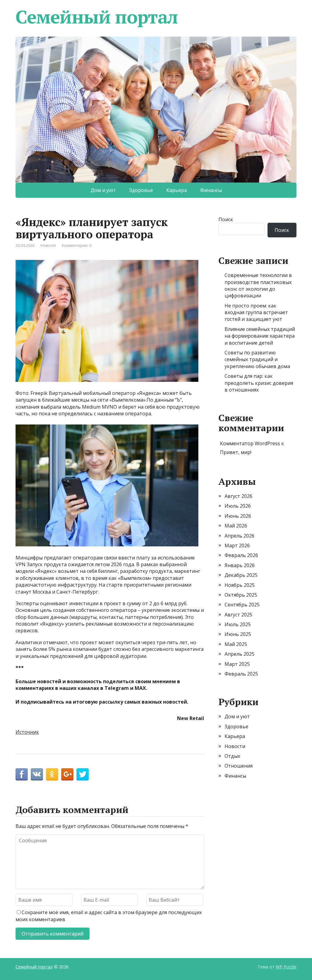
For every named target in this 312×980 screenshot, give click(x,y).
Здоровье (141, 190)
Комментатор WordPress (250, 443)
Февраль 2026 (241, 555)
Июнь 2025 (238, 634)
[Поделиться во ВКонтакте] (37, 774)
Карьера (176, 190)
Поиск (225, 219)
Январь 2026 (240, 565)
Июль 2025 (238, 624)
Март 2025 (237, 664)
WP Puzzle (286, 967)
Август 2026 (238, 496)
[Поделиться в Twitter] (82, 774)
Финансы (211, 190)
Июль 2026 (238, 505)
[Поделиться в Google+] (67, 774)
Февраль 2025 (241, 673)
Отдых (232, 756)
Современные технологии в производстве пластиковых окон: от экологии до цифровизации (258, 285)
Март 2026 (237, 545)
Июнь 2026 (238, 516)
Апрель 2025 (239, 654)
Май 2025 (236, 644)
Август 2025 (238, 614)
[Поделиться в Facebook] (22, 774)
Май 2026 (236, 525)
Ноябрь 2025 (240, 585)
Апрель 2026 (239, 535)
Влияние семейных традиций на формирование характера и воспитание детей (260, 336)
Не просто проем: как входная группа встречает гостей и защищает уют (256, 312)
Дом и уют (103, 190)
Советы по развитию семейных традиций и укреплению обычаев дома (257, 359)
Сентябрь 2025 (242, 604)
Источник (27, 732)
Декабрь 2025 (241, 575)
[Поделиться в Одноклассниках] (52, 774)
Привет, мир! (235, 452)
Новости (48, 245)
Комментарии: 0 (76, 245)
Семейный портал (97, 16)
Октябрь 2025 (241, 594)
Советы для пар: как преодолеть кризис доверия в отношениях (259, 383)
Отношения (239, 765)
